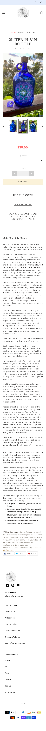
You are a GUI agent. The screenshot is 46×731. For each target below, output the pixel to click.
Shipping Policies (12, 637)
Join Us (8, 686)
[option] (13, 125)
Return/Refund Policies (15, 643)
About (7, 660)
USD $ (22, 704)
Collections (10, 611)
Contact (9, 679)
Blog (7, 673)
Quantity (23, 168)
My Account (10, 692)
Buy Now (23, 181)
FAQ (6, 666)
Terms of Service (12, 630)
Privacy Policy (11, 624)
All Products (10, 618)
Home (13, 32)
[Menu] (3, 13)
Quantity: (23, 156)
